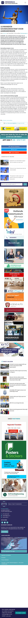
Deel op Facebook (15, 146)
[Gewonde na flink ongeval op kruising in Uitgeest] (4, 373)
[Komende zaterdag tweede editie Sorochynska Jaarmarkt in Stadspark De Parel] (4, 386)
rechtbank (4, 120)
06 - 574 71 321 (19, 140)
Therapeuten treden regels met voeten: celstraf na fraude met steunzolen (17, 177)
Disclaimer (3, 557)
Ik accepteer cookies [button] (20, 612)
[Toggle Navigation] (25, 3)
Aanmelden (4, 531)
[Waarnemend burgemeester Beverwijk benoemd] (4, 412)
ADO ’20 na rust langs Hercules (17, 402)
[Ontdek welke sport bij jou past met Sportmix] (4, 399)
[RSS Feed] (7, 522)
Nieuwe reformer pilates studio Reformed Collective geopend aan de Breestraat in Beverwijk (18, 378)
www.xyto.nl (5, 517)
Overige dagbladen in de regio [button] (8, 551)
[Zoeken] (25, 184)
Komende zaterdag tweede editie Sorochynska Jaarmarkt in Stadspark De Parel (18, 385)
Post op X (14, 149)
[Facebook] (2, 522)
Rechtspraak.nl (24, 33)
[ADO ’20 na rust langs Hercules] (4, 405)
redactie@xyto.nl (6, 515)
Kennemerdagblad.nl (10, 2)
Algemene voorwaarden (6, 555)
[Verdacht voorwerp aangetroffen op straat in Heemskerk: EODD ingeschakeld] (4, 366)
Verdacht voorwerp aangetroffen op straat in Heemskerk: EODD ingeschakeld (18, 366)
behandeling (9, 120)
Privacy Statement (5, 559)
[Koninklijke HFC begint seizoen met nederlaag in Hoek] (4, 392)
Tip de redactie (15, 152)
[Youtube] (5, 522)
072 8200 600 (6, 514)
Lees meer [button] (8, 615)
